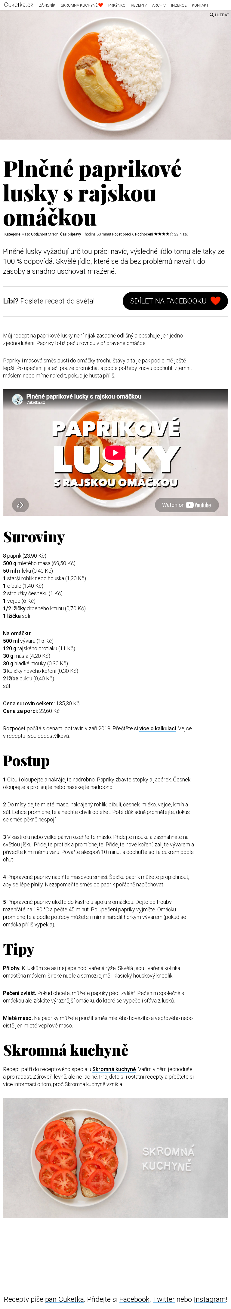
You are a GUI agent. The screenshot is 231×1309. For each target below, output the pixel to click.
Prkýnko (116, 5)
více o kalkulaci (157, 728)
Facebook (134, 1299)
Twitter (164, 1299)
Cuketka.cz (18, 4)
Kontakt (200, 5)
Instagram (210, 1299)
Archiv (159, 5)
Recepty (139, 5)
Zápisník (47, 5)
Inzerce (178, 5)
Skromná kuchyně (79, 5)
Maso (25, 234)
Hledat (222, 15)
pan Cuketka (64, 1299)
